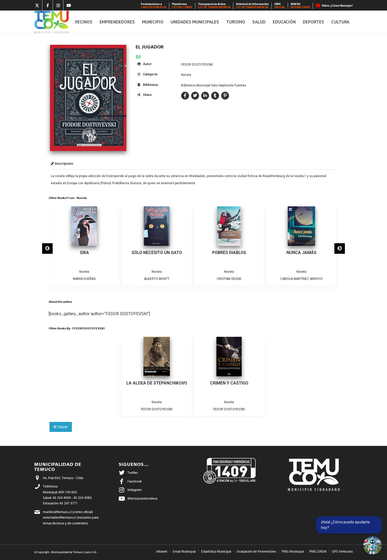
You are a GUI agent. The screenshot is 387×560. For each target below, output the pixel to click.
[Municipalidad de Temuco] (51, 22)
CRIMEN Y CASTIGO (229, 383)
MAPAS (300, 5)
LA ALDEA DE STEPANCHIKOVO (156, 383)
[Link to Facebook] (47, 5)
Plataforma (182, 5)
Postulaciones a (153, 5)
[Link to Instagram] (58, 5)
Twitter (132, 473)
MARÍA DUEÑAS (84, 279)
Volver (62, 427)
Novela (186, 75)
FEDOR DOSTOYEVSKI (197, 64)
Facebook (134, 481)
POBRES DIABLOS (229, 252)
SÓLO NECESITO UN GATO (157, 252)
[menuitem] (153, 6)
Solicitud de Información (252, 5)
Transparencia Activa (214, 5)
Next (339, 248)
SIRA (84, 252)
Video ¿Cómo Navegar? (337, 5)
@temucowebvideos (142, 498)
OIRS (279, 5)
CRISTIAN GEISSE (229, 279)
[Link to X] (37, 5)
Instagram (134, 490)
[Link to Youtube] (68, 5)
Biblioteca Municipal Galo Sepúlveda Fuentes (213, 85)
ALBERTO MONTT (157, 279)
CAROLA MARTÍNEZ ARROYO (301, 279)
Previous (47, 248)
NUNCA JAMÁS (301, 252)
